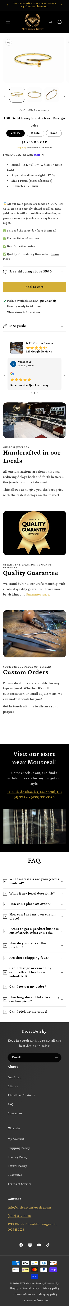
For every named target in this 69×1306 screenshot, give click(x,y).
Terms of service (25, 1294)
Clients (13, 1086)
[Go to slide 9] (40, 392)
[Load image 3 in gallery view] (51, 94)
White (35, 133)
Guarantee (15, 1175)
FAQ (10, 1104)
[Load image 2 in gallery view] (34, 94)
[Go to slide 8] (37, 392)
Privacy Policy (18, 1157)
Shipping (21, 148)
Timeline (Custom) (21, 1095)
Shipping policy (48, 1294)
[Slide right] (65, 96)
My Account (16, 1138)
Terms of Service (20, 1184)
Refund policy (30, 1288)
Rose (53, 133)
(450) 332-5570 (43, 797)
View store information (23, 312)
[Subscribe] (56, 1057)
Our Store (14, 1077)
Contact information (36, 1300)
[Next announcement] (62, 5)
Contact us (15, 1113)
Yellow (16, 133)
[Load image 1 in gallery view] (17, 94)
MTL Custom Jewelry (32, 1283)
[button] (8, 21)
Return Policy (17, 1166)
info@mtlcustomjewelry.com (29, 1207)
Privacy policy (51, 1288)
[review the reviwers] (12, 374)
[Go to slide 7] (34, 392)
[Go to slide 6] (31, 392)
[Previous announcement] (7, 5)
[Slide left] (4, 96)
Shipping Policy (19, 1147)
